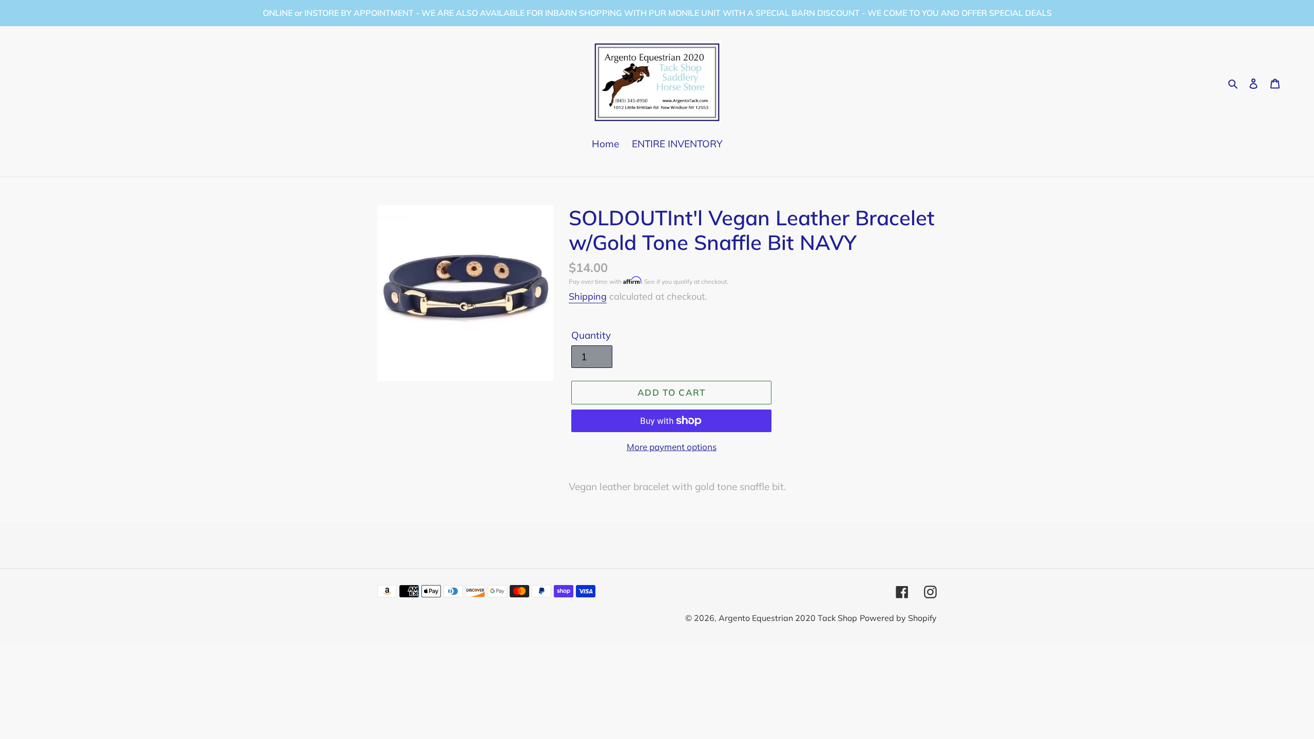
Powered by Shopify (898, 618)
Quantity (591, 335)
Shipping (588, 296)
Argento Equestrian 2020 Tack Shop (788, 618)
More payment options (672, 446)
